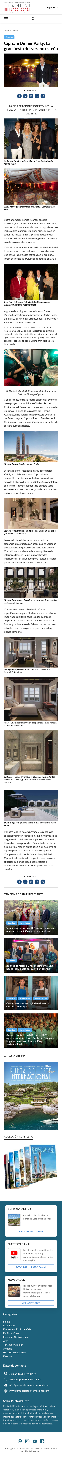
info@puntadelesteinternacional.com (29, 1385)
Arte (5, 1340)
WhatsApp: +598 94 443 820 (24, 1379)
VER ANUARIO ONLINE (31, 1231)
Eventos (15, 30)
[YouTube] (34, 1441)
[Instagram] (27, 1441)
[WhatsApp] (19, 1441)
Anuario (7, 1348)
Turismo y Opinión (13, 1344)
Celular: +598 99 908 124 (22, 1373)
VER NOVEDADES (31, 1303)
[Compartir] (43, 96)
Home (6, 30)
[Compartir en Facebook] (19, 96)
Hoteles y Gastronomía (15, 1336)
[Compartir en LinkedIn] (37, 96)
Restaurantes (41, 998)
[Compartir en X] (31, 96)
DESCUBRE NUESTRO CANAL (31, 1267)
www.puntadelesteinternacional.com (29, 1390)
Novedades (25, 923)
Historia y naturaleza (14, 1352)
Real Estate (9, 1325)
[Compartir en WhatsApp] (25, 96)
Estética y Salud (11, 1333)
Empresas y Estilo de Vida (17, 1329)
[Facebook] (42, 1441)
